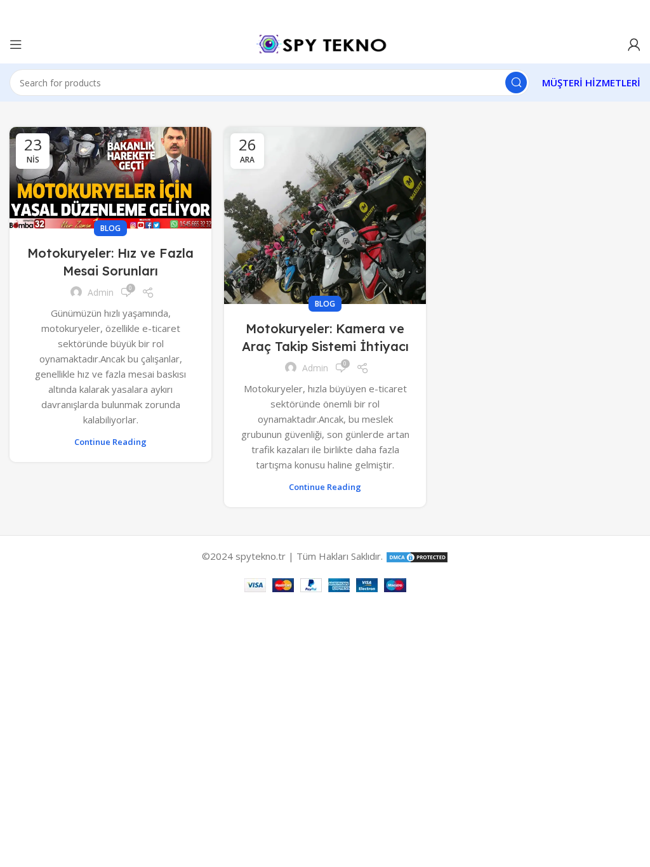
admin (101, 292)
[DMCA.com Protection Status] (417, 556)
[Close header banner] (634, 12)
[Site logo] (325, 43)
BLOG (110, 228)
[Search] (516, 82)
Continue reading (110, 441)
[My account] (634, 44)
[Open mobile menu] (16, 44)
